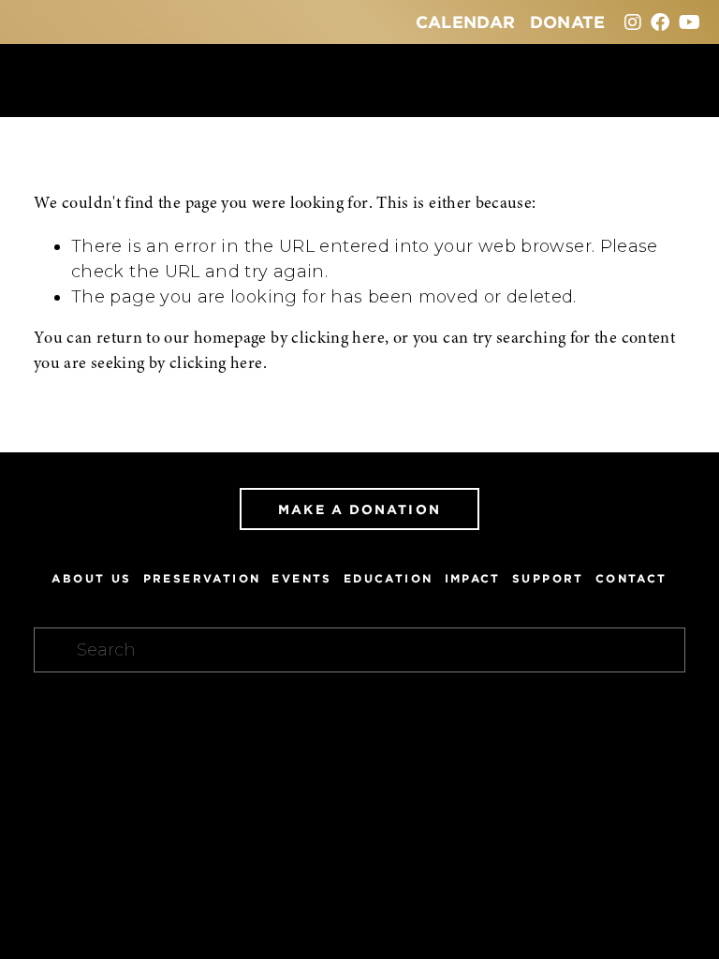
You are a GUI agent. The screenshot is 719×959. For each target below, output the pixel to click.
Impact (473, 578)
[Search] (42, 80)
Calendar (466, 21)
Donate (568, 21)
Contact (631, 578)
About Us (91, 578)
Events (301, 578)
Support (548, 578)
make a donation (359, 509)
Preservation (202, 578)
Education (388, 578)
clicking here (338, 339)
